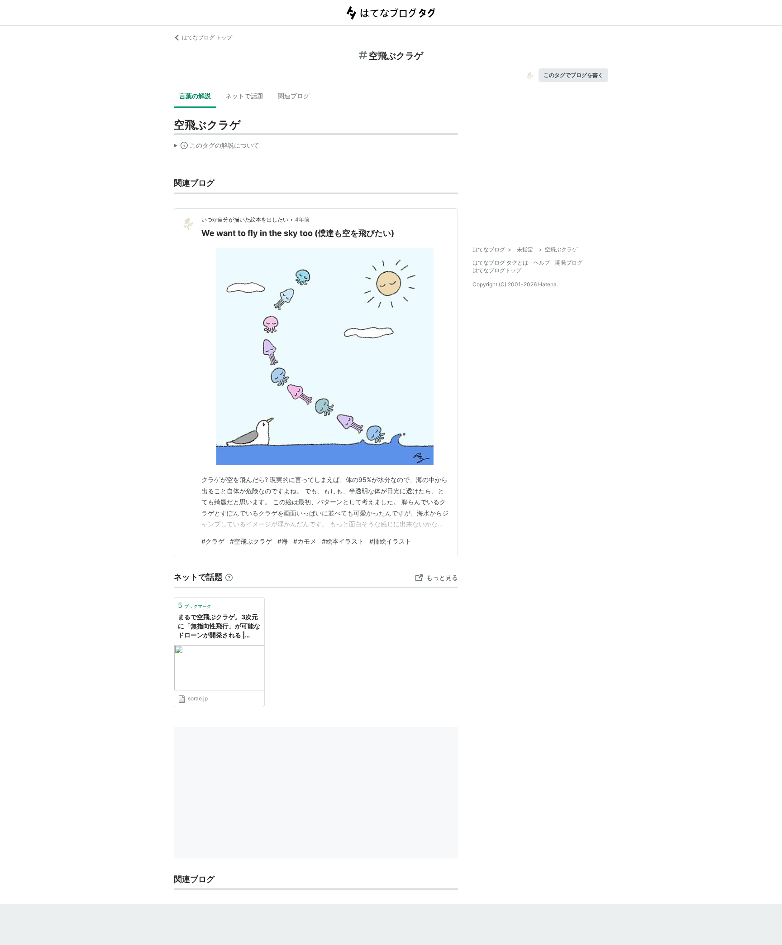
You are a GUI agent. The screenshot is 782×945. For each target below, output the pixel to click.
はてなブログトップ (496, 270)
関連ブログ (294, 96)
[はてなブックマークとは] (229, 577)
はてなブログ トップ (207, 37)
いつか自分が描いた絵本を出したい (244, 219)
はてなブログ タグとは (500, 262)
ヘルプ (542, 262)
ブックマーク (194, 605)
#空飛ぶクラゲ (251, 541)
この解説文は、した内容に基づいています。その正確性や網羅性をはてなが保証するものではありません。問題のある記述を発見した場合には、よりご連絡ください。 (216, 147)
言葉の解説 (195, 96)
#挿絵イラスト (390, 541)
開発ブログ (568, 262)
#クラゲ (212, 541)
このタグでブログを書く (573, 75)
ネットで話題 (244, 96)
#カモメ (304, 541)
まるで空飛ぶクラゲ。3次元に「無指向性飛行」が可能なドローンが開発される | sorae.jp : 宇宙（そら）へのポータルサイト (219, 626)
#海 (282, 541)
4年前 (302, 219)
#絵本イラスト (343, 541)
